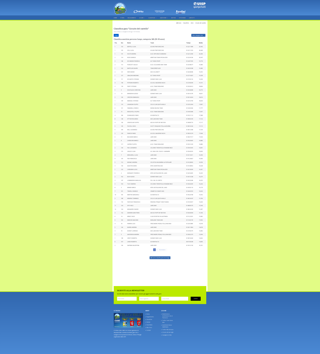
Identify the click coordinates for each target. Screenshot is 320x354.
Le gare (141, 18)
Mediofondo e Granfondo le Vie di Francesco (167, 316)
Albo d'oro (163, 18)
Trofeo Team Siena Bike (167, 321)
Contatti (192, 18)
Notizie (173, 18)
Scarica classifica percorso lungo (161, 258)
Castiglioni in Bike (167, 335)
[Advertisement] (160, 5)
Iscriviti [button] (196, 298)
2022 (192, 23)
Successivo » (162, 250)
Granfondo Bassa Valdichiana (167, 326)
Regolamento (132, 18)
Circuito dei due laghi (167, 332)
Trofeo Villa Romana (167, 329)
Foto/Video (182, 18)
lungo (116, 35)
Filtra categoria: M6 (197, 35)
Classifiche (151, 18)
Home (115, 18)
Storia (122, 18)
